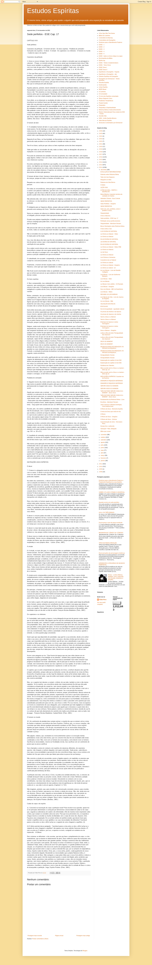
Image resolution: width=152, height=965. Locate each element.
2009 (101, 469)
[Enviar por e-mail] (51, 873)
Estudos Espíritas (53, 10)
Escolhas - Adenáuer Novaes (109, 402)
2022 (101, 141)
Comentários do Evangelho (107, 40)
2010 (101, 466)
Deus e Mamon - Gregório (108, 330)
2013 (101, 165)
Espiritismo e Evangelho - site (108, 74)
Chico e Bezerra (105, 216)
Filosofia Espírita (104, 82)
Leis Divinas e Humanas (107, 257)
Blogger (85, 950)
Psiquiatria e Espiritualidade (107, 107)
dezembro (104, 169)
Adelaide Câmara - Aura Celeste (110, 198)
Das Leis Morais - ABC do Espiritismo (111, 289)
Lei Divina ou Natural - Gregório (110, 265)
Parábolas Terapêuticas (106, 100)
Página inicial (59, 935)
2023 (101, 139)
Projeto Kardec (103, 103)
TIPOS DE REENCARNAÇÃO (108, 543)
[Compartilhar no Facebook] (57, 873)
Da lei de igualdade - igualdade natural (112, 309)
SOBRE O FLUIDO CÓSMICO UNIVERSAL (112, 492)
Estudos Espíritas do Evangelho (108, 76)
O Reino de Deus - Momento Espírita (111, 409)
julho (102, 445)
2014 (101, 162)
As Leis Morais (104, 281)
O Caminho (102, 91)
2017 (101, 154)
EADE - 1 (101, 45)
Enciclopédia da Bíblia (105, 58)
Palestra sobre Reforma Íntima (109, 174)
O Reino (102, 414)
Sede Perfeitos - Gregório (108, 204)
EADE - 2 (101, 47)
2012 (101, 167)
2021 (101, 144)
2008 (101, 472)
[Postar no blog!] (53, 873)
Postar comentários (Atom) (40, 939)
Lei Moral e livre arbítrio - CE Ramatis (111, 284)
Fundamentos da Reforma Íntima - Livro (112, 399)
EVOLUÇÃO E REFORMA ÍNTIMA (110, 172)
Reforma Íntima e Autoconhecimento (110, 110)
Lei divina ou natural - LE (108, 268)
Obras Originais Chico (105, 98)
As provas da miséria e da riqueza (110, 311)
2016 (101, 157)
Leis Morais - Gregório (107, 286)
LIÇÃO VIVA (104, 187)
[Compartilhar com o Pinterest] (59, 873)
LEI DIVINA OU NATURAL (108, 242)
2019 (101, 149)
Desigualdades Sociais (107, 355)
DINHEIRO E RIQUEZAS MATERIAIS (111, 381)
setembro (104, 440)
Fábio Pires (102, 599)
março (103, 455)
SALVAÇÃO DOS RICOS (107, 304)
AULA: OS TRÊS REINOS (106, 512)
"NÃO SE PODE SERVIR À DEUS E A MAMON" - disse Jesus (111, 391)
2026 (101, 131)
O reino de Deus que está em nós (110, 411)
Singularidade (104, 213)
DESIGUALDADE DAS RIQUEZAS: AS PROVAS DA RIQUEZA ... (112, 347)
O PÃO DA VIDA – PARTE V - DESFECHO (109, 190)
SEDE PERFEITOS (106, 201)
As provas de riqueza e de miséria (110, 314)
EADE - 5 (101, 54)
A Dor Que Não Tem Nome (107, 33)
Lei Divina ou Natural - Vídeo (109, 234)
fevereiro (103, 458)
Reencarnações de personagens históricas (112, 553)
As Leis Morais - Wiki (106, 301)
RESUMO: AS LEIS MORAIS (109, 294)
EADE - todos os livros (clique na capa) (110, 56)
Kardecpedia (103, 85)
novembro (104, 434)
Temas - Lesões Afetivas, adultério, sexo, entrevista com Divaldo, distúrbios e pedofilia (115, 577)
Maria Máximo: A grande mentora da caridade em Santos (111, 195)
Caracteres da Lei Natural (108, 260)
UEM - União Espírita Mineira (107, 118)
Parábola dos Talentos (107, 365)
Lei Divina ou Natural (106, 236)
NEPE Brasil (102, 89)
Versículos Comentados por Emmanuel (110, 123)
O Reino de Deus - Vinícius (108, 419)
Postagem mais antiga (83, 935)
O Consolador (103, 94)
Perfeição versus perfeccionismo (110, 221)
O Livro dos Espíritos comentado (108, 96)
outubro (103, 437)
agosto (103, 442)
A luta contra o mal (106, 229)
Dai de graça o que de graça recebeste (110, 522)
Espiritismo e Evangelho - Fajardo (109, 72)
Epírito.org (102, 60)
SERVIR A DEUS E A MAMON (109, 386)
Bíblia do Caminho (104, 35)
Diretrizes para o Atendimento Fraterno (110, 42)
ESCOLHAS (104, 306)
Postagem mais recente (35, 935)
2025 (101, 133)
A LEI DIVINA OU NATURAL (108, 231)
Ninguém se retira (105, 179)
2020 (101, 146)
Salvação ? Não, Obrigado (108, 428)
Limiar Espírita (103, 87)
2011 (101, 464)
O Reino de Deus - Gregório (108, 416)
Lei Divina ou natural (106, 262)
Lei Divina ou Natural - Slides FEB (110, 247)
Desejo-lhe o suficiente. (107, 426)
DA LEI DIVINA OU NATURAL (109, 239)
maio (102, 450)
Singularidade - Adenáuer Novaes (110, 223)
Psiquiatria (102, 105)
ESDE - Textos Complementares (108, 63)
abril (102, 453)
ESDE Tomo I (103, 67)
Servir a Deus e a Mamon (108, 317)
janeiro (103, 460)
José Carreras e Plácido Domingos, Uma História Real (111, 405)
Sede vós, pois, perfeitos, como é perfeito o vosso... (110, 209)
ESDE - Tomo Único (105, 65)
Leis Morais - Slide (106, 279)
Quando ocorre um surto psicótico (109, 502)
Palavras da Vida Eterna (107, 182)
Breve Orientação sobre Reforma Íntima (112, 226)
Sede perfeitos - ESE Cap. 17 (109, 218)
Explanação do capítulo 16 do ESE (111, 360)
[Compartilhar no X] (55, 873)
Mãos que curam (105, 431)
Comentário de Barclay (106, 38)
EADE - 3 (101, 49)
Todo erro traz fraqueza (107, 177)
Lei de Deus (104, 252)
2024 (101, 136)
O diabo (102, 185)
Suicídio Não (103, 116)
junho (102, 447)
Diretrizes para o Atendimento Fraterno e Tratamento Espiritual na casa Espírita (111, 481)
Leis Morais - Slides (106, 292)
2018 (101, 152)
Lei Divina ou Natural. (107, 249)
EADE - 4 (101, 51)
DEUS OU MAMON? (106, 341)
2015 (101, 159)
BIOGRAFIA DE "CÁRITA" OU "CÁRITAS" (111, 533)
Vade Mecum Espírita (105, 120)
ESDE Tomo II (103, 69)
